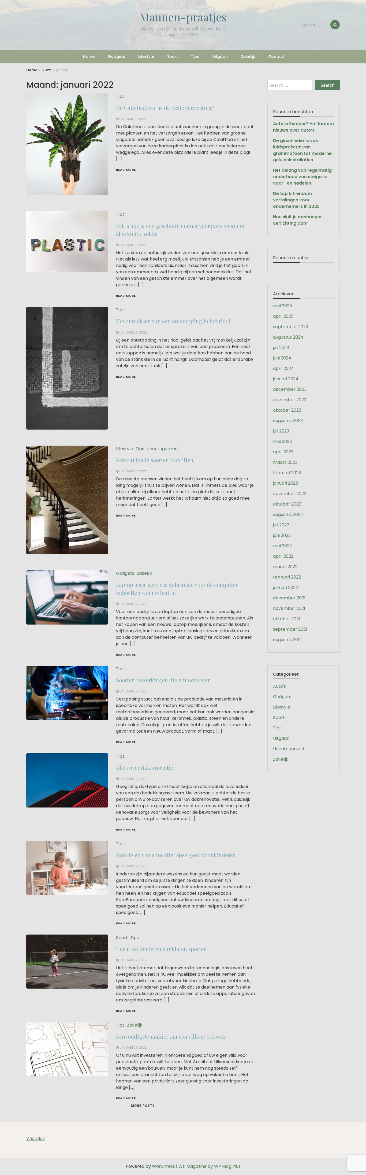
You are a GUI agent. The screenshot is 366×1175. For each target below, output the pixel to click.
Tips (195, 56)
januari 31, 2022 (132, 119)
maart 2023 (285, 462)
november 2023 (289, 400)
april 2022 (283, 556)
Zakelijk (248, 56)
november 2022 (289, 494)
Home (89, 56)
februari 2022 (287, 577)
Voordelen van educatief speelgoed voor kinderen (176, 855)
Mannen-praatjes (183, 17)
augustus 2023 (288, 421)
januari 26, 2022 (133, 1047)
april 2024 (283, 368)
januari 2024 (285, 379)
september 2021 (290, 629)
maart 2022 (285, 567)
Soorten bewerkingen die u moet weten (163, 680)
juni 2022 (282, 535)
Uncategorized (162, 449)
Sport (172, 56)
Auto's (279, 686)
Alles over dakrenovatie (144, 767)
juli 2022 (281, 525)
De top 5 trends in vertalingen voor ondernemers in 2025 (296, 199)
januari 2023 (285, 483)
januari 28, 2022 (133, 471)
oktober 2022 (287, 504)
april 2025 (283, 316)
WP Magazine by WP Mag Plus (209, 1166)
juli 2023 (281, 431)
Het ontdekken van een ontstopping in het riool (176, 321)
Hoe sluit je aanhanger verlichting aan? (297, 220)
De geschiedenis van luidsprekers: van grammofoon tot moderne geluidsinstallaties (302, 150)
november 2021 (289, 608)
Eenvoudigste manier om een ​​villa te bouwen (171, 1036)
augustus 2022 (288, 514)
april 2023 (283, 452)
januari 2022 (285, 587)
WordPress (163, 1166)
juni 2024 (282, 358)
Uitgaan (220, 56)
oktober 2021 (286, 619)
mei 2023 (282, 441)
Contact (276, 56)
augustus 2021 (287, 640)
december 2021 (289, 598)
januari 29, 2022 (133, 332)
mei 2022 (282, 546)
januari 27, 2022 (133, 604)
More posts (143, 1106)
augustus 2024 (288, 337)
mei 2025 (282, 306)
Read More (126, 169)
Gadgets (116, 56)
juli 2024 (281, 348)
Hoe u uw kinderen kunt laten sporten (161, 948)
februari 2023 (287, 473)
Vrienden (35, 1138)
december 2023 (290, 389)
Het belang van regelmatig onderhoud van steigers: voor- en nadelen (302, 176)
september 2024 (291, 327)
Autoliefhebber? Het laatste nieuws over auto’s (303, 127)
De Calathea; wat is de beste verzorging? (165, 107)
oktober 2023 (287, 410)
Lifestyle (146, 56)
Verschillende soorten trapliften (154, 460)
